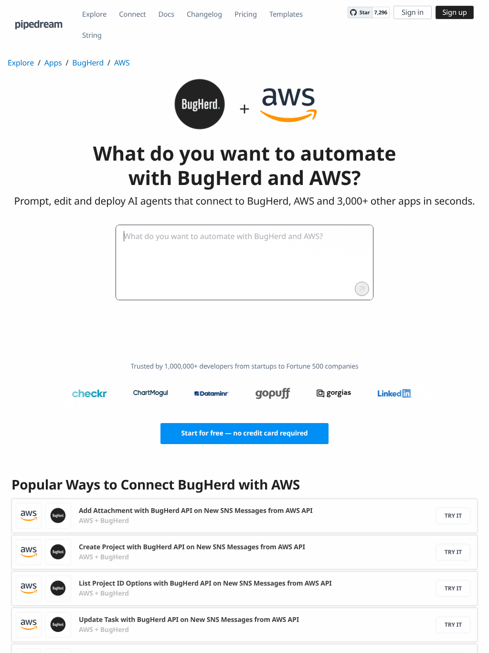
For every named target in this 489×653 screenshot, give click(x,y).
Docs (166, 14)
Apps (53, 62)
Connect (132, 14)
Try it (453, 516)
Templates (286, 14)
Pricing (245, 14)
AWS (122, 62)
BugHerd (88, 62)
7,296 (380, 12)
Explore (94, 14)
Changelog (204, 14)
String (92, 35)
